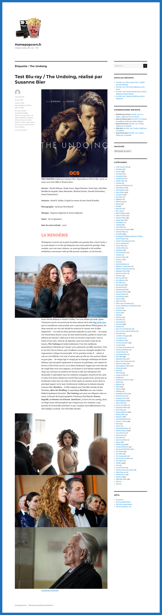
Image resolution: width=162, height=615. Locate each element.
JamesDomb (19, 97)
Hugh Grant (26, 115)
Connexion (120, 500)
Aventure (119, 195)
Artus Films (120, 192)
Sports (118, 442)
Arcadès (118, 183)
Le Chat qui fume (122, 343)
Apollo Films (120, 181)
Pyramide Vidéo (121, 407)
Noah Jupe (25, 122)
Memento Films (121, 364)
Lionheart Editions (122, 350)
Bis (117, 206)
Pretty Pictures (121, 396)
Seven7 (118, 426)
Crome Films (120, 246)
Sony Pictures (120, 433)
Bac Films (119, 197)
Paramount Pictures (123, 380)
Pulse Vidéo (120, 403)
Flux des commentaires (124, 504)
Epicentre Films (121, 273)
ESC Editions (120, 280)
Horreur (119, 324)
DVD (117, 262)
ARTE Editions (121, 190)
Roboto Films (120, 414)
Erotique (119, 276)
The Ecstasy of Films (123, 458)
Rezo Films (120, 410)
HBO (22, 103)
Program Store (121, 398)
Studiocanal (120, 445)
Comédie (119, 234)
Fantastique (120, 296)
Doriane (118, 255)
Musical (118, 373)
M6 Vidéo (119, 357)
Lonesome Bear (121, 354)
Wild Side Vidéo (121, 479)
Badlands (119, 199)
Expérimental (120, 290)
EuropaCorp (120, 287)
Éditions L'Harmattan (123, 266)
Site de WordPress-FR (123, 507)
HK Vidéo (119, 320)
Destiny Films (121, 248)
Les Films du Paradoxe (123, 347)
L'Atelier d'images (122, 336)
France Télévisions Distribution (127, 306)
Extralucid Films (121, 292)
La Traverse (120, 338)
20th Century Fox (122, 167)
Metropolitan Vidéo (122, 366)
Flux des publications (123, 502)
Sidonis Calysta (121, 431)
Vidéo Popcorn (121, 472)
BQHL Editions (121, 213)
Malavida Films (121, 359)
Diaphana (119, 250)
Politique (119, 391)
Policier (118, 389)
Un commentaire (21, 130)
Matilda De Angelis (26, 118)
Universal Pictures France (125, 470)
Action (118, 172)
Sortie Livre (120, 435)
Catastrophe (120, 220)
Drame (17, 103)
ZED (117, 482)
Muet (117, 370)
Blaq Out (119, 209)
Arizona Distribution (123, 185)
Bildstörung (120, 202)
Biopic (118, 204)
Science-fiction (121, 421)
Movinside (119, 368)
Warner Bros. (19, 107)
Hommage (119, 322)
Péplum (118, 384)
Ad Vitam (119, 174)
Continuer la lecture (50, 590)
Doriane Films (121, 257)
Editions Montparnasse (124, 269)
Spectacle (119, 438)
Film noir (119, 301)
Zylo (117, 484)
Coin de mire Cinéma (123, 229)
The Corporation (121, 456)
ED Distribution (121, 264)
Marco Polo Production (124, 361)
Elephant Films (121, 271)
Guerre (118, 313)
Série (117, 424)
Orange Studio (121, 375)
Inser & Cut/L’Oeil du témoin (126, 331)
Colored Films (121, 232)
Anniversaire (120, 179)
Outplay (118, 377)
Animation (119, 176)
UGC (117, 465)
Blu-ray (17, 111)
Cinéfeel (118, 225)
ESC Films (119, 283)
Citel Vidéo (119, 227)
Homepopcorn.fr (28, 44)
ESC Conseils (120, 278)
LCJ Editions (120, 340)
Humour (119, 327)
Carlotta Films (121, 218)
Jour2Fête (119, 333)
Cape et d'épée (121, 216)
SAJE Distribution (122, 419)
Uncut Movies (121, 468)
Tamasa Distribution (123, 449)
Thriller (28, 105)
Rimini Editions (121, 412)
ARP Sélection (121, 188)
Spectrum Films (121, 440)
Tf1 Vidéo (119, 454)
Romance (119, 417)
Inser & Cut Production (124, 329)
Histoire (119, 317)
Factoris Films (121, 294)
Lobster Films (121, 352)
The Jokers (119, 461)
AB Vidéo (119, 169)
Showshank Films (122, 428)
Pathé (118, 382)
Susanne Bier (29, 124)
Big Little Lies (99, 322)
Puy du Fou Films (122, 405)
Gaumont (119, 310)
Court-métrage (121, 243)
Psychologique (20, 105)
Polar (117, 387)
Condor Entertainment (124, 241)
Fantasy (118, 299)
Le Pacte (119, 345)
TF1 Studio (119, 451)
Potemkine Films (122, 394)
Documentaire (121, 253)
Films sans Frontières (123, 303)
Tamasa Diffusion (122, 447)
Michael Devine (20, 120)
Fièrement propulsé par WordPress (41, 605)
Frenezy (118, 308)
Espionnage (120, 285)
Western (119, 477)
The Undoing (19, 127)
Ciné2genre (120, 222)
